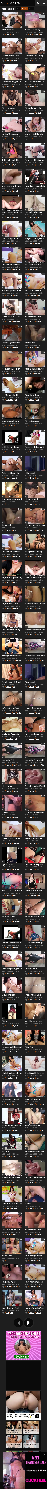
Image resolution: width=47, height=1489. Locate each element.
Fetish (42, 660)
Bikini (15, 634)
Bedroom (32, 1104)
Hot (7, 1313)
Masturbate (14, 61)
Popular (24, 9)
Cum (7, 34)
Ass (30, 61)
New (18, 9)
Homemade (16, 869)
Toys (41, 530)
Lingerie (35, 34)
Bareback (36, 139)
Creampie (32, 217)
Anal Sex (8, 87)
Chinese (15, 113)
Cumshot (13, 374)
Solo (12, 426)
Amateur (8, 113)
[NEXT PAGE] (28, 1322)
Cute (12, 34)
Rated (31, 9)
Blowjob (16, 295)
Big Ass (35, 61)
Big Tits (15, 139)
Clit (30, 34)
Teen (16, 426)
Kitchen (15, 1287)
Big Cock (38, 113)
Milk (41, 34)
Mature (8, 1156)
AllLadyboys (10, 2)
